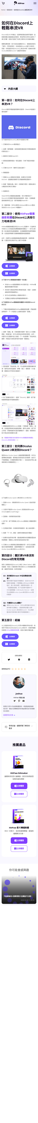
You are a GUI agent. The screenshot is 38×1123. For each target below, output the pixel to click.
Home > (3, 10)
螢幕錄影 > (10, 10)
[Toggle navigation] (35, 3)
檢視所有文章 (8, 715)
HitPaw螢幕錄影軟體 (12, 630)
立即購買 (20, 786)
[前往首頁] (19, 3)
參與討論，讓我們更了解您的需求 (19, 727)
